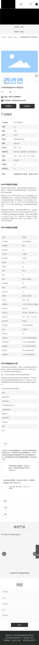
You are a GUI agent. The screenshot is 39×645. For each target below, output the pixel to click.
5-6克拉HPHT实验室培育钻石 (19, 573)
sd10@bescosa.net (19, 100)
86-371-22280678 (15, 97)
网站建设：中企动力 (11, 640)
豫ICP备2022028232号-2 (13, 638)
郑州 (19, 640)
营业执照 (26, 638)
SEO (32, 638)
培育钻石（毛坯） (19, 27)
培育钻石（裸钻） (19, 31)
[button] (35, 554)
